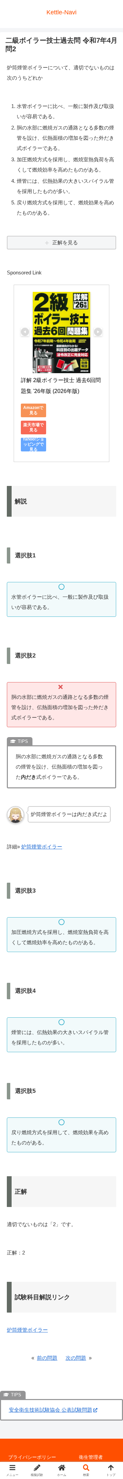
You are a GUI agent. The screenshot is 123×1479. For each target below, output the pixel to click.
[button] (110, 1050)
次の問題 (76, 1358)
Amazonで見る (33, 410)
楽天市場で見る (33, 427)
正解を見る (65, 242)
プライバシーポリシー (32, 1457)
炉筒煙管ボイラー (41, 847)
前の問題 (47, 1358)
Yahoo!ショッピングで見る (33, 444)
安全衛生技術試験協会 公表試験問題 (50, 1410)
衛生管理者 (91, 1457)
